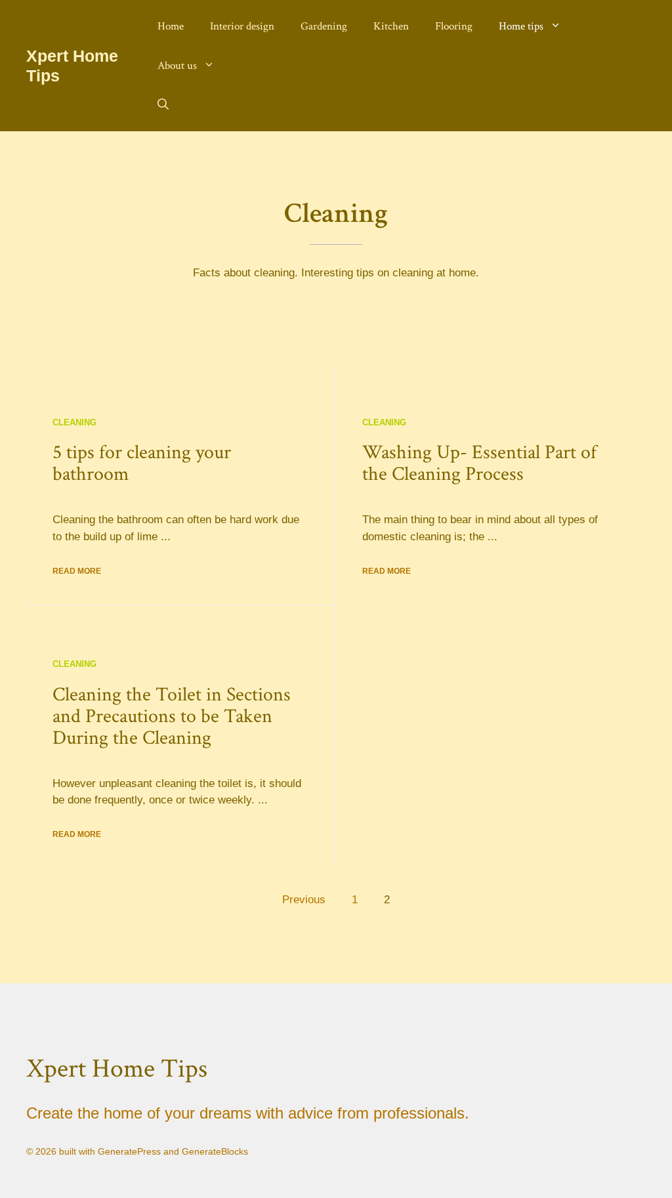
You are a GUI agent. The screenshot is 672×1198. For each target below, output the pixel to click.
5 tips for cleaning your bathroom (141, 463)
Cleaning (74, 422)
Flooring (453, 26)
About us (177, 65)
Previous (304, 899)
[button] (163, 105)
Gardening (324, 26)
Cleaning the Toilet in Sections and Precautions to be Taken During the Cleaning (171, 716)
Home (171, 26)
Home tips (521, 26)
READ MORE (76, 571)
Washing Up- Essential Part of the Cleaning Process (479, 463)
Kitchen (391, 26)
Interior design (242, 26)
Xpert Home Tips (116, 1069)
